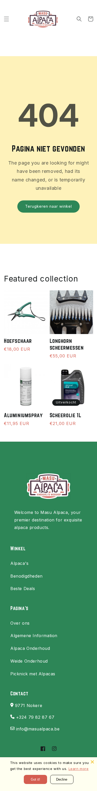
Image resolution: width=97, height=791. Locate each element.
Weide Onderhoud (29, 661)
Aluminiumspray (23, 415)
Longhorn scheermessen (67, 344)
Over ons (20, 623)
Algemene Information (33, 635)
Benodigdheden (26, 576)
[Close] (92, 761)
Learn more (79, 769)
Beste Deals (22, 588)
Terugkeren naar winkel (48, 206)
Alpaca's (19, 563)
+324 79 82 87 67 (35, 717)
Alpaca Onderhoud (30, 648)
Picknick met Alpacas (32, 673)
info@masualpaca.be (38, 728)
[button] (6, 19)
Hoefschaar (18, 341)
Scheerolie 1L (65, 415)
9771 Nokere (28, 705)
